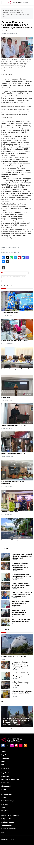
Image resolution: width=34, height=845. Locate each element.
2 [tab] (14, 728)
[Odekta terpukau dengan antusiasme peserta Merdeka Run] (5, 604)
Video (3, 765)
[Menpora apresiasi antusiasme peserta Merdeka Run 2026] (5, 613)
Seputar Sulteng (17, 10)
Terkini (3, 751)
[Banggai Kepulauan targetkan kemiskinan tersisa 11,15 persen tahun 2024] (17, 645)
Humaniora (5, 783)
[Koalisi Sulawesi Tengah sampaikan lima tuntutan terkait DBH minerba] (5, 586)
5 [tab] (23, 728)
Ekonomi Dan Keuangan (10, 779)
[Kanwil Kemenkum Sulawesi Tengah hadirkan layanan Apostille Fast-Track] (5, 595)
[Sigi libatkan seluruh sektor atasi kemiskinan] (17, 385)
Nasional (4, 804)
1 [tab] (11, 728)
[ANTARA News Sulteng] (18, 2)
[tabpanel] (17, 716)
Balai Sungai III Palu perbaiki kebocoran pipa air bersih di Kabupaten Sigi (22, 556)
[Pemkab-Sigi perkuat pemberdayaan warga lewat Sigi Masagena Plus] (17, 413)
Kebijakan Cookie (7, 822)
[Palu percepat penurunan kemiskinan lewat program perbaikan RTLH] (17, 442)
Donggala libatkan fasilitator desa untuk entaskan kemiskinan (16, 511)
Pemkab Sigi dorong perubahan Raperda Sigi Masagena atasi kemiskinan (13, 481)
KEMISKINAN (9, 273)
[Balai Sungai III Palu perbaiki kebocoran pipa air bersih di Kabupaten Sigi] (5, 557)
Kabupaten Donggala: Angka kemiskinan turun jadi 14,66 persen (17, 311)
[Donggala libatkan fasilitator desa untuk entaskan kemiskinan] (17, 500)
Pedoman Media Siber (9, 829)
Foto (3, 701)
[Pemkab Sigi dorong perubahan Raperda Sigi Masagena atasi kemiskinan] (17, 470)
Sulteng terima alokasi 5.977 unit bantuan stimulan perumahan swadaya (16, 368)
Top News (5, 630)
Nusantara (5, 768)
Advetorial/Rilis (6, 794)
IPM (23, 277)
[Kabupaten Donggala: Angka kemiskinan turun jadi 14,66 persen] (17, 301)
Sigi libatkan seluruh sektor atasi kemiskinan (13, 396)
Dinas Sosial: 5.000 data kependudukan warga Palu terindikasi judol (21, 576)
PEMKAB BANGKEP (21, 273)
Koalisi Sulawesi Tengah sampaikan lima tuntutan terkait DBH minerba (21, 585)
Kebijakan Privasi (7, 819)
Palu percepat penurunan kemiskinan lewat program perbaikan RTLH (15, 452)
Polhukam (5, 776)
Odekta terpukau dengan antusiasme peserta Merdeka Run (21, 603)
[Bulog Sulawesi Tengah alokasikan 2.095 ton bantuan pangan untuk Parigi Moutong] (5, 566)
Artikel (3, 789)
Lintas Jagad (5, 786)
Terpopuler (5, 758)
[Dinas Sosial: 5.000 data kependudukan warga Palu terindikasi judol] (5, 577)
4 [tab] (20, 728)
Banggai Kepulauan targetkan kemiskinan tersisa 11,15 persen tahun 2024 (16, 14)
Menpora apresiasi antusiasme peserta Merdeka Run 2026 (19, 612)
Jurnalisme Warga (7, 801)
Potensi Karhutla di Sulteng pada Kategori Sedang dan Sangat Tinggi (16, 720)
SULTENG (24, 281)
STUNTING (16, 277)
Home (6, 10)
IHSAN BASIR (6, 277)
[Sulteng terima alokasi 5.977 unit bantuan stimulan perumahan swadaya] (17, 357)
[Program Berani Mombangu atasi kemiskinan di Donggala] (17, 528)
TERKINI (4, 548)
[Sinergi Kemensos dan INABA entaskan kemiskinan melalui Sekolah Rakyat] (17, 329)
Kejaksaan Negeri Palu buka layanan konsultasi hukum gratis (22, 693)
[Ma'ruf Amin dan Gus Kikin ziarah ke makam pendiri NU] (5, 622)
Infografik (4, 811)
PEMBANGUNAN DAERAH (10, 281)
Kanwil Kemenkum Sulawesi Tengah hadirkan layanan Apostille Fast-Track (22, 594)
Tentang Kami (6, 825)
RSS (2, 832)
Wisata (3, 807)
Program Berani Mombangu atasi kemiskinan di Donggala (14, 539)
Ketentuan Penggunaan (10, 815)
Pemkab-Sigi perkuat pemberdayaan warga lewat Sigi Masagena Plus (15, 424)
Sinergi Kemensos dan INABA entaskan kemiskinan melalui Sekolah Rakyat (16, 340)
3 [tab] (17, 728)
